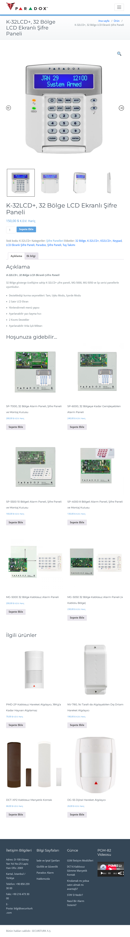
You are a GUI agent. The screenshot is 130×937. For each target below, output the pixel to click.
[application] (111, 869)
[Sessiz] (119, 873)
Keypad (117, 240)
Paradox (41, 245)
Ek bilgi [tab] (31, 256)
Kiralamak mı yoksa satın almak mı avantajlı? (78, 884)
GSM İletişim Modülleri (80, 860)
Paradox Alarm (45, 872)
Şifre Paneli (54, 245)
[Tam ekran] (122, 873)
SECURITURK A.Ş (41, 930)
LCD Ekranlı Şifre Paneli (20, 245)
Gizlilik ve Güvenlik (47, 866)
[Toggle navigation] (119, 7)
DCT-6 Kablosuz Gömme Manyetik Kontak (77, 870)
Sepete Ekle (26, 229)
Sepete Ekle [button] (16, 427)
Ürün (117, 20)
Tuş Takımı (69, 245)
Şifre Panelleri (54, 240)
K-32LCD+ (93, 240)
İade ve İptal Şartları (48, 860)
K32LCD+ (105, 240)
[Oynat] (102, 873)
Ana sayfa (103, 20)
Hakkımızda (43, 878)
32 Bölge (80, 240)
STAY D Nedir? (75, 895)
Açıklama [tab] (16, 256)
